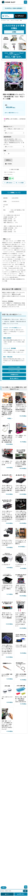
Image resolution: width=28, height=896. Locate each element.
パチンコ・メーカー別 (14, 20)
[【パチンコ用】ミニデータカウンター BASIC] (20, 638)
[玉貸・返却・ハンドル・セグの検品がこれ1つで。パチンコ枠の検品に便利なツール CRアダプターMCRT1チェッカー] (7, 714)
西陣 (21, 20)
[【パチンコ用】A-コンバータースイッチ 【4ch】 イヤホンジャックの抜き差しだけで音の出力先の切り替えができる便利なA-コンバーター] (7, 504)
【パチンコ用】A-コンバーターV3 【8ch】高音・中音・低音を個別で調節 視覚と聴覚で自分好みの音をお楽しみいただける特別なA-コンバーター (20, 516)
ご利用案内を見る (14, 374)
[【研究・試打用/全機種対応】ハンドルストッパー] (20, 667)
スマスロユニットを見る (14, 367)
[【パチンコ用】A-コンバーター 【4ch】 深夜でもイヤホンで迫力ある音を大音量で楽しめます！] (7, 478)
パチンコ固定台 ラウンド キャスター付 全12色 (7, 463)
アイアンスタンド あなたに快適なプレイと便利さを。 (20, 542)
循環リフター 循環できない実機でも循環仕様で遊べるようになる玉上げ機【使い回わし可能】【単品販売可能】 (7, 439)
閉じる (4, 887)
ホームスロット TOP (5, 20)
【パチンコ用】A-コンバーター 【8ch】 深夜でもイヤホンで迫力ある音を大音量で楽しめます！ (20, 489)
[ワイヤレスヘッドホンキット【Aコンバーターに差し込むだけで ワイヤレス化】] (7, 533)
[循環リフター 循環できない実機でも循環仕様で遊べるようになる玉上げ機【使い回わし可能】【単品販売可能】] (7, 428)
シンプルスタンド (6, 564)
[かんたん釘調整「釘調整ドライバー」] (7, 667)
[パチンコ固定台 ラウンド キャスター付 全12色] (7, 454)
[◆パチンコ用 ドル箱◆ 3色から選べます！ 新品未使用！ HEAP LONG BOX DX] (20, 689)
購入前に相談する (14, 378)
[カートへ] (25, 887)
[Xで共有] (6, 178)
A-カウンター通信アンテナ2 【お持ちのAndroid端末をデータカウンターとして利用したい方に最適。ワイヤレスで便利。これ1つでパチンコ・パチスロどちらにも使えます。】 (20, 619)
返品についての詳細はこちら (9, 172)
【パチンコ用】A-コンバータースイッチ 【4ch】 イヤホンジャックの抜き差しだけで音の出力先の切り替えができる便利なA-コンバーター (7, 516)
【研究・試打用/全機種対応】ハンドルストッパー (20, 676)
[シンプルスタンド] (7, 557)
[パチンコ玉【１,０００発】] (7, 689)
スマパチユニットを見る (14, 370)
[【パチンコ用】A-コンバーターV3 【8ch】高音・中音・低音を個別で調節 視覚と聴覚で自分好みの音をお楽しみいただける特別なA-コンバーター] (20, 504)
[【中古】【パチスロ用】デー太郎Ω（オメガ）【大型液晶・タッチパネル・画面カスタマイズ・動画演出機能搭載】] (20, 578)
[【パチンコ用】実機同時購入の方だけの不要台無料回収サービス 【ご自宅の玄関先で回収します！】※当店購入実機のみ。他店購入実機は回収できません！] (7, 397)
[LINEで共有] (11, 178)
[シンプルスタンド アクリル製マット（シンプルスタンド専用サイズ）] (7, 578)
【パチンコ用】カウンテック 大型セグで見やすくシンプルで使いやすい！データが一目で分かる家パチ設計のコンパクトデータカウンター (7, 650)
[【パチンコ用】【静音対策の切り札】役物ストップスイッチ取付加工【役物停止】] (20, 454)
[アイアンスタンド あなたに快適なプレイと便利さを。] (20, 533)
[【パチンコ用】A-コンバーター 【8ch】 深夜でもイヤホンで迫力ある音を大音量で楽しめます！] (20, 478)
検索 (25, 891)
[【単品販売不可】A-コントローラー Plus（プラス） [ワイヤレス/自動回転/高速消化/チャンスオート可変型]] (20, 397)
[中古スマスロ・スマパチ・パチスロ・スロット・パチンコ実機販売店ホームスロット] (8, 2)
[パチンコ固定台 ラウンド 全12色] (20, 428)
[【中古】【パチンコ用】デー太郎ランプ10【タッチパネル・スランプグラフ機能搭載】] (7, 605)
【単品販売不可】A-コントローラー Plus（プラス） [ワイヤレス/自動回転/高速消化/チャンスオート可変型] (20, 408)
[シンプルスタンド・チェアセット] (20, 557)
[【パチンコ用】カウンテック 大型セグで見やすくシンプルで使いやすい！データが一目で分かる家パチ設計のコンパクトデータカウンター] (7, 638)
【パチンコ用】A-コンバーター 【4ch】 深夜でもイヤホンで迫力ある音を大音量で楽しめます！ (7, 489)
